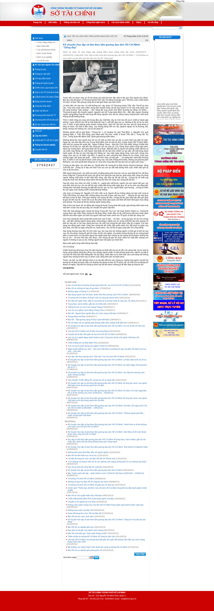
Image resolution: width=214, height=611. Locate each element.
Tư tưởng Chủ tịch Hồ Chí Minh (81, 479)
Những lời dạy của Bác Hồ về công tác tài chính (88, 482)
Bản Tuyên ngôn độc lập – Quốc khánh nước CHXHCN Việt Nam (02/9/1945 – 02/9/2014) (106, 473)
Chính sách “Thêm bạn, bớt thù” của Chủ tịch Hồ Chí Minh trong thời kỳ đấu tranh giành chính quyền (107, 489)
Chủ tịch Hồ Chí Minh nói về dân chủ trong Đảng (88, 331)
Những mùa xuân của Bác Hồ (80, 510)
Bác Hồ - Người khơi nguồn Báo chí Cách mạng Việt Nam (92, 313)
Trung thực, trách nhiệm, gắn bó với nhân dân (87, 304)
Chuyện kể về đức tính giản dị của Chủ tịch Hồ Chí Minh (91, 334)
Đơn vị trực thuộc (44, 53)
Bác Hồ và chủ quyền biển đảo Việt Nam (85, 495)
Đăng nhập (180, 1)
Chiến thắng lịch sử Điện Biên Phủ (82, 343)
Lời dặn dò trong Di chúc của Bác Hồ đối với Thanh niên (91, 459)
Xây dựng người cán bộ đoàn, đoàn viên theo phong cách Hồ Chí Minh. (98, 295)
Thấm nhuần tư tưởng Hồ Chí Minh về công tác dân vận (91, 536)
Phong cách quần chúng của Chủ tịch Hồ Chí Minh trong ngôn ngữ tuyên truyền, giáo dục (106, 505)
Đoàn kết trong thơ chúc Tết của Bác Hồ (85, 513)
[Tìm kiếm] (181, 28)
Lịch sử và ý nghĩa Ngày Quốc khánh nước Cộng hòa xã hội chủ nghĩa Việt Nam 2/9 (103, 337)
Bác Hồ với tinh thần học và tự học (82, 455)
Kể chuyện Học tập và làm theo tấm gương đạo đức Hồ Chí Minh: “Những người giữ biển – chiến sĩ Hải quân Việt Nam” (106, 414)
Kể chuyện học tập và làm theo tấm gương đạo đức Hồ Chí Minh (95, 470)
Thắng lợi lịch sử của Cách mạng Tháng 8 (85, 307)
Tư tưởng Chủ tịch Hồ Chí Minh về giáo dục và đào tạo (91, 485)
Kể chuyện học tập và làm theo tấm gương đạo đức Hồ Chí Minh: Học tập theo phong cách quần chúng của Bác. (106, 373)
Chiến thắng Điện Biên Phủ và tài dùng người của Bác (91, 499)
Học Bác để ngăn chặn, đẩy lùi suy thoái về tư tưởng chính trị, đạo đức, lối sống (101, 301)
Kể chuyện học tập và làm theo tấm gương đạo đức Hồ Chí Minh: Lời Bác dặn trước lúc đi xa (107, 360)
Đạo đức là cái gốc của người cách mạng (85, 530)
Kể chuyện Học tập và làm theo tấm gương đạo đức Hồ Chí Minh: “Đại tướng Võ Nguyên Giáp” (108, 447)
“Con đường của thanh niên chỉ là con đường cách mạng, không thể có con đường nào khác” (107, 462)
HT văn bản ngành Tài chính (47, 65)
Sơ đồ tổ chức (43, 61)
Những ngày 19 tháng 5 (78, 291)
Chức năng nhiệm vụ (46, 42)
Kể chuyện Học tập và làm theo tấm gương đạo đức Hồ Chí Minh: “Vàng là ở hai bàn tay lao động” (107, 521)
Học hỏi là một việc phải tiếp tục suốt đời (85, 467)
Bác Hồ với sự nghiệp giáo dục (81, 527)
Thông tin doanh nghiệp (45, 145)
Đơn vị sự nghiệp (44, 57)
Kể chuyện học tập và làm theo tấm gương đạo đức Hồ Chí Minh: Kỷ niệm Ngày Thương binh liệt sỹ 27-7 (107, 366)
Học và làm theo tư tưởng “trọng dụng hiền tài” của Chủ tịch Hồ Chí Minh (98, 285)
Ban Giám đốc (43, 46)
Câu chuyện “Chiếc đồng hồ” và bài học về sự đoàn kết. (91, 380)
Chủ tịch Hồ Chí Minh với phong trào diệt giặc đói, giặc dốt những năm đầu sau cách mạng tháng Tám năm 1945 (106, 541)
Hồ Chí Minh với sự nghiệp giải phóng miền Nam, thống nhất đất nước (98, 323)
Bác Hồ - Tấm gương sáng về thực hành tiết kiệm (88, 320)
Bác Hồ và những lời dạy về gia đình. (83, 288)
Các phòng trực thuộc (46, 50)
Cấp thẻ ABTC (41, 136)
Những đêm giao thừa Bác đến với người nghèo (88, 452)
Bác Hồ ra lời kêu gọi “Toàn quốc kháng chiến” (87, 533)
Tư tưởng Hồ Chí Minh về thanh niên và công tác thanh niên (93, 298)
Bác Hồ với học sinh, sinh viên (80, 516)
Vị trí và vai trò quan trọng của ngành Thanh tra (87, 346)
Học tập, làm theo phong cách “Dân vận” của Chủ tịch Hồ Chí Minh (96, 356)
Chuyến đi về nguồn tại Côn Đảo (82, 502)
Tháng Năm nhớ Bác (76, 316)
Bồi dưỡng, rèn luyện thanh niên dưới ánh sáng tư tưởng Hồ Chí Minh (97, 547)
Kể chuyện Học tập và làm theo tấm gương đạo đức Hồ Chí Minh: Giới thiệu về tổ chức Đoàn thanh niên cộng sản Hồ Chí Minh (107, 433)
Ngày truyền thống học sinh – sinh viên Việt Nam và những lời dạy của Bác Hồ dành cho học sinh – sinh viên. (107, 350)
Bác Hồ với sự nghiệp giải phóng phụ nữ (85, 550)
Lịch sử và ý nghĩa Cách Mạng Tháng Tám (86, 310)
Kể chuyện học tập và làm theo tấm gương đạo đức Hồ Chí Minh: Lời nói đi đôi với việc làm (106, 326)
